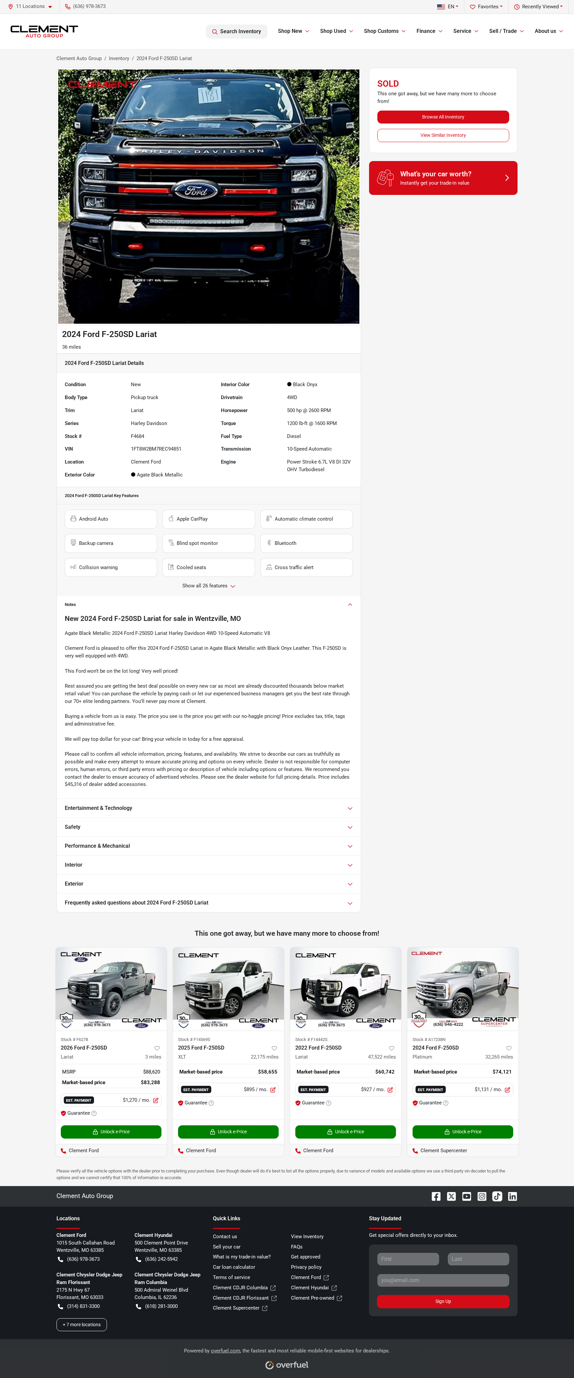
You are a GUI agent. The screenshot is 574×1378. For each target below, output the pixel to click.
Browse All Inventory (443, 117)
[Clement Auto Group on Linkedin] (510, 1196)
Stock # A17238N (429, 1039)
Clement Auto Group (79, 58)
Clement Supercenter (236, 1308)
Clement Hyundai (310, 1288)
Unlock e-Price (115, 1131)
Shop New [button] (290, 31)
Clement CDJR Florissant (241, 1298)
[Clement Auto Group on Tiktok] (494, 1196)
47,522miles (382, 1057)
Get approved (305, 1257)
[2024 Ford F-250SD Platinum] (463, 989)
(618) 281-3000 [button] (161, 1306)
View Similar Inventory (443, 135)
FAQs (297, 1247)
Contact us (225, 1237)
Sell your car (226, 1247)
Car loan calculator (234, 1267)
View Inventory (307, 1237)
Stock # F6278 (74, 1039)
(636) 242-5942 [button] (161, 1259)
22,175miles (265, 1057)
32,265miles (499, 1057)
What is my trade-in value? (242, 1257)
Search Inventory (240, 31)
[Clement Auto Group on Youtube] (464, 1196)
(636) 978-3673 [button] (89, 6)
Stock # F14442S (311, 1039)
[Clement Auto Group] (44, 31)
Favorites (488, 7)
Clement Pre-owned (312, 1298)
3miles (153, 1057)
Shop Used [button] (333, 31)
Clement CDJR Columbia (240, 1288)
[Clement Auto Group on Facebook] (433, 1196)
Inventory (119, 58)
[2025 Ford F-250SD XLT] (228, 989)
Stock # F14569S (194, 1039)
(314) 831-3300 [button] (83, 1306)
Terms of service (231, 1277)
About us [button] (545, 31)
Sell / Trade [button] (503, 31)
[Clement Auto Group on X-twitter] (448, 1196)
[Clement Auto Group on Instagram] (479, 1196)
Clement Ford (306, 1277)
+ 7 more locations (82, 1324)
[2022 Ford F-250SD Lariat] (345, 989)
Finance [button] (426, 31)
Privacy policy (306, 1267)
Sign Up (443, 1301)
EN (451, 7)
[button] (32, 6)
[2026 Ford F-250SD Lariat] (111, 989)
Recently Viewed (540, 7)
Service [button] (462, 31)
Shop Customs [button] (381, 31)
